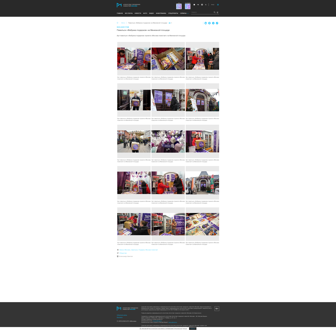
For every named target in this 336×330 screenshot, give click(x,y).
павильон (134, 250)
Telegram (202, 4)
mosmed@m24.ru (157, 321)
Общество (123, 253)
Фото (123, 23)
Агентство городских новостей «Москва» (132, 5)
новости (138, 13)
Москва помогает (152, 250)
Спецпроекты (173, 13)
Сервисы (183, 13)
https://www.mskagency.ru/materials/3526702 (217, 23)
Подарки (142, 250)
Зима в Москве (124, 250)
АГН (179, 3)
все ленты (128, 13)
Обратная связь (122, 315)
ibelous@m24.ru (173, 322)
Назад (118, 23)
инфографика (161, 13)
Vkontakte (198, 4)
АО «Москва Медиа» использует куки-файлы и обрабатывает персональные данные (163, 328)
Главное (120, 13)
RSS (205, 4)
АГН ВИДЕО (187, 3)
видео (151, 13)
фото (145, 13)
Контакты (119, 317)
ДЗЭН (194, 4)
